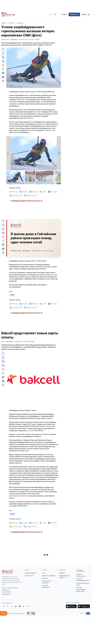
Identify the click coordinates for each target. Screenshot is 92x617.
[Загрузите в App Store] (71, 606)
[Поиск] (51, 14)
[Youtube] (15, 606)
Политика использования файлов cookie (80, 589)
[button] (3, 49)
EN (81, 613)
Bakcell (12, 514)
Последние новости (30, 573)
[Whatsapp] (3, 606)
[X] (11, 606)
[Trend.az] (8, 14)
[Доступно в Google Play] (84, 606)
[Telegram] (19, 606)
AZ (85, 613)
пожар (12, 295)
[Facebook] (7, 606)
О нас (43, 573)
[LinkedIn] (23, 606)
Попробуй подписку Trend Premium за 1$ (26, 201)
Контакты (45, 578)
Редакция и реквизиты (48, 575)
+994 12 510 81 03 (6, 592)
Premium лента (29, 575)
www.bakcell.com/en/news (19, 496)
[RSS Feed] (27, 606)
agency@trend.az (6, 594)
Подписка (62, 573)
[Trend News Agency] (7, 571)
